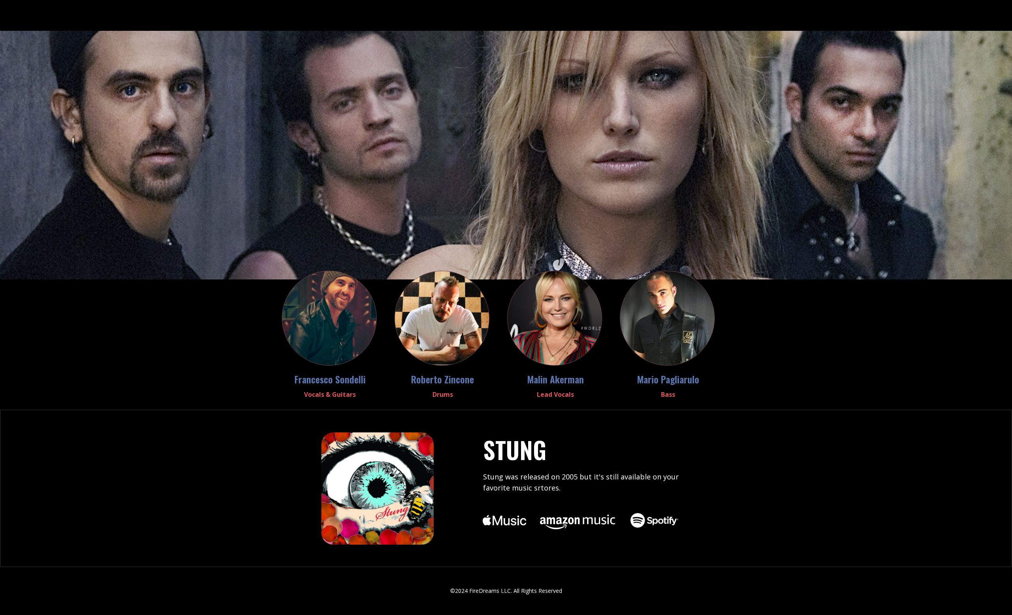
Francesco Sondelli (330, 379)
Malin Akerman (555, 379)
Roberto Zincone (442, 379)
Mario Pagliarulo (668, 379)
